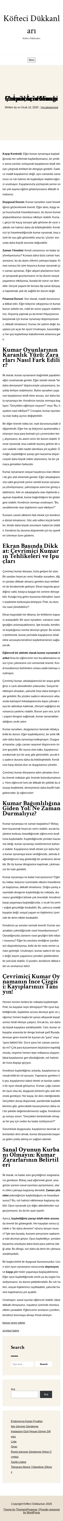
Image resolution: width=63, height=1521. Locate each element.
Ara (13, 1389)
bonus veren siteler (14, 1322)
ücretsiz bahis (11, 1330)
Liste (14, 1441)
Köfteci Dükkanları (31, 26)
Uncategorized (49, 107)
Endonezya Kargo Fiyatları (27, 1421)
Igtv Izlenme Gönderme (24, 1426)
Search (17, 1347)
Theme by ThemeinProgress (20, 1509)
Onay (14, 1446)
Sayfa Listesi (18, 1462)
